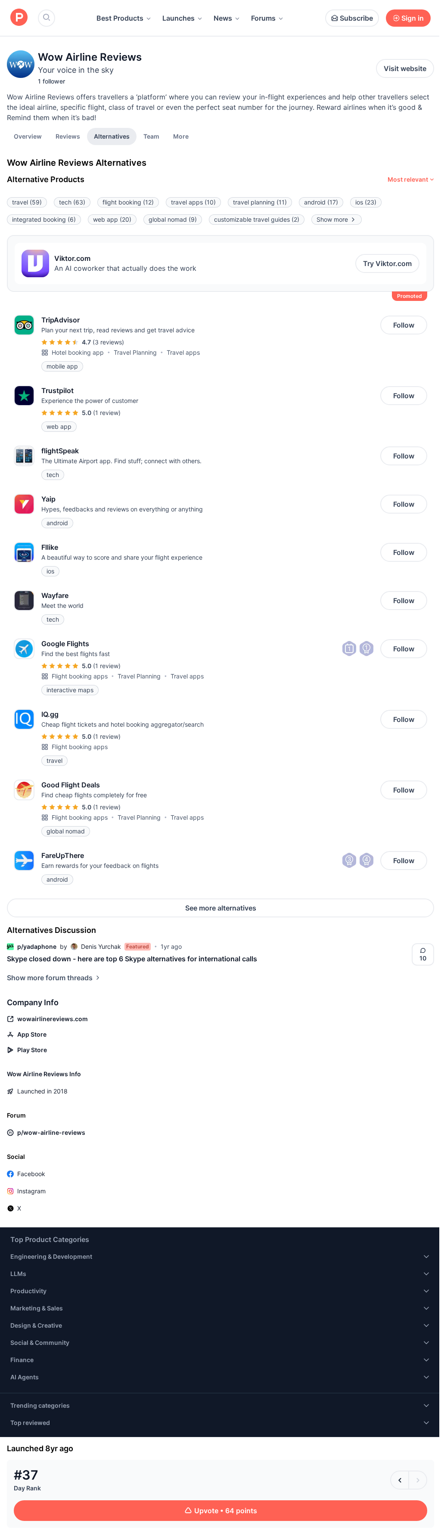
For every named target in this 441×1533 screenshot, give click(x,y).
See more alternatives (220, 908)
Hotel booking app (78, 352)
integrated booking (44, 219)
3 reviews (108, 342)
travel (27, 202)
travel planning (260, 202)
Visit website (405, 68)
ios (365, 202)
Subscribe (356, 18)
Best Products (119, 18)
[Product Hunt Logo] (19, 18)
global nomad (173, 219)
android (321, 202)
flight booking (128, 202)
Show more (332, 219)
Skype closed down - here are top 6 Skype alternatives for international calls (132, 958)
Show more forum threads (50, 977)
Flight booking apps (80, 676)
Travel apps (183, 352)
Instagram (31, 1191)
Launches (178, 18)
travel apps (193, 202)
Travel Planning (135, 352)
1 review (106, 412)
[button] (181, 136)
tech (72, 202)
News (223, 18)
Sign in (412, 18)
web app (112, 219)
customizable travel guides (256, 219)
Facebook (31, 1173)
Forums (263, 18)
